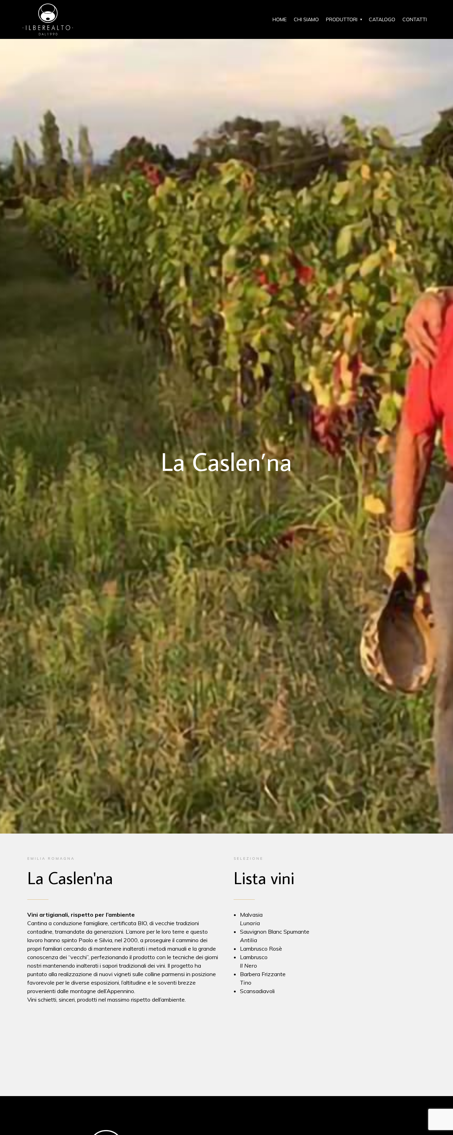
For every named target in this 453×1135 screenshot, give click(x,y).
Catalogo (382, 19)
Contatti (414, 19)
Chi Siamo (306, 19)
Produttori (341, 19)
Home (280, 19)
